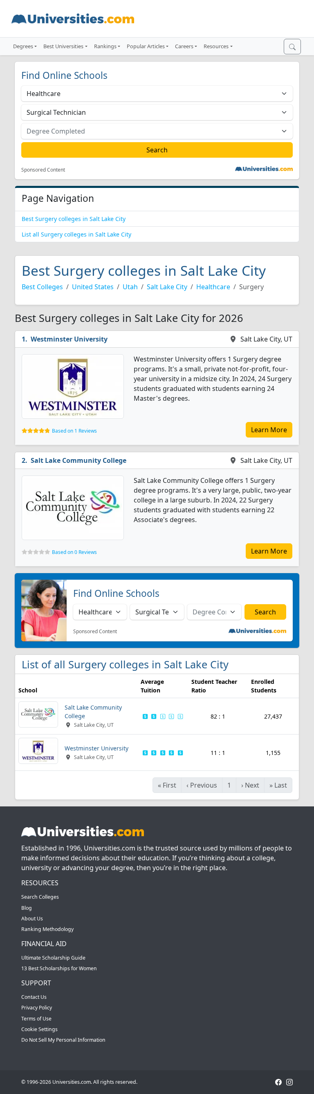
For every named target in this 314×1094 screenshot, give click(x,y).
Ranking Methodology (47, 929)
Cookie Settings (39, 1029)
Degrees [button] (23, 46)
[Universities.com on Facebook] (278, 1081)
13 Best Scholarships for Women (59, 968)
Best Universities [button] (63, 46)
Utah (130, 286)
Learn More (269, 429)
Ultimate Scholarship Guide (53, 957)
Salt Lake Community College (78, 460)
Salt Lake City (167, 286)
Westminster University (69, 339)
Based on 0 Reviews (74, 552)
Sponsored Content (43, 170)
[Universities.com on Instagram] (289, 1081)
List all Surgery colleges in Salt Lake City (76, 234)
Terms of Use (36, 1018)
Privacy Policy (36, 1007)
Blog (26, 907)
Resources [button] (216, 46)
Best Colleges (42, 286)
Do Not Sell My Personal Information (63, 1039)
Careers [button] (184, 46)
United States (93, 286)
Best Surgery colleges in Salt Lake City (74, 219)
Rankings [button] (105, 46)
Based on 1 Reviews (74, 430)
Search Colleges (40, 896)
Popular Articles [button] (146, 46)
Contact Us (34, 997)
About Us (32, 918)
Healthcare (213, 286)
